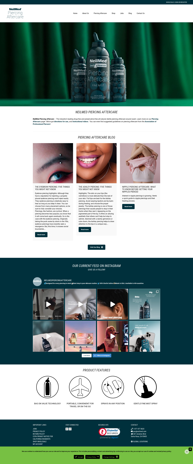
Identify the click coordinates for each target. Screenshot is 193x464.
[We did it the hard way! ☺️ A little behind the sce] (48, 304)
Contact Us (141, 13)
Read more (41, 235)
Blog (130, 13)
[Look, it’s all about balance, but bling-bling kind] (80, 304)
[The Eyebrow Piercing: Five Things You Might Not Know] (53, 163)
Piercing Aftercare (100, 13)
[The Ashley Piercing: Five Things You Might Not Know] (96, 163)
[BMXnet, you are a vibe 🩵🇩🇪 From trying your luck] (112, 336)
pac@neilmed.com (139, 431)
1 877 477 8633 (138, 429)
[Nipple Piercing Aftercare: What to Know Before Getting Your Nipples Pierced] (140, 163)
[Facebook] (67, 429)
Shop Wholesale (39, 441)
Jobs (122, 13)
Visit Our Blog (95, 247)
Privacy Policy (39, 431)
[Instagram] (70, 429)
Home (75, 13)
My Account (38, 444)
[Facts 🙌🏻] (80, 336)
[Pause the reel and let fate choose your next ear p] (112, 304)
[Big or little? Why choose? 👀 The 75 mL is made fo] (144, 304)
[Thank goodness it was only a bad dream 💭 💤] (48, 336)
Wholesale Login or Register (176, 2)
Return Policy (39, 434)
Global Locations (140, 441)
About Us (85, 13)
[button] (109, 433)
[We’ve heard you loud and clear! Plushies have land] (144, 336)
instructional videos (80, 121)
